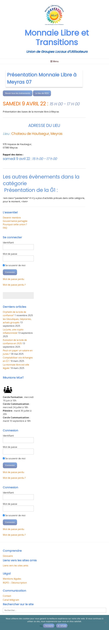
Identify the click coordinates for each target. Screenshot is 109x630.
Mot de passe (10, 253)
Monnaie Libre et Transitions (57, 37)
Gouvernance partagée (15, 221)
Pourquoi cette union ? (15, 224)
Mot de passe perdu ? (14, 284)
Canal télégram (11, 599)
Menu (55, 61)
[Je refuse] (105, 622)
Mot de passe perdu (13, 279)
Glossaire (8, 555)
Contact (7, 595)
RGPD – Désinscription (15, 582)
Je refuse (61, 626)
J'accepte (48, 626)
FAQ (5, 227)
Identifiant (8, 242)
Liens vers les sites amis (15, 565)
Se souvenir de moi (15, 265)
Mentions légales (12, 578)
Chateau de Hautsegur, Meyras (36, 133)
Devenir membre (12, 217)
